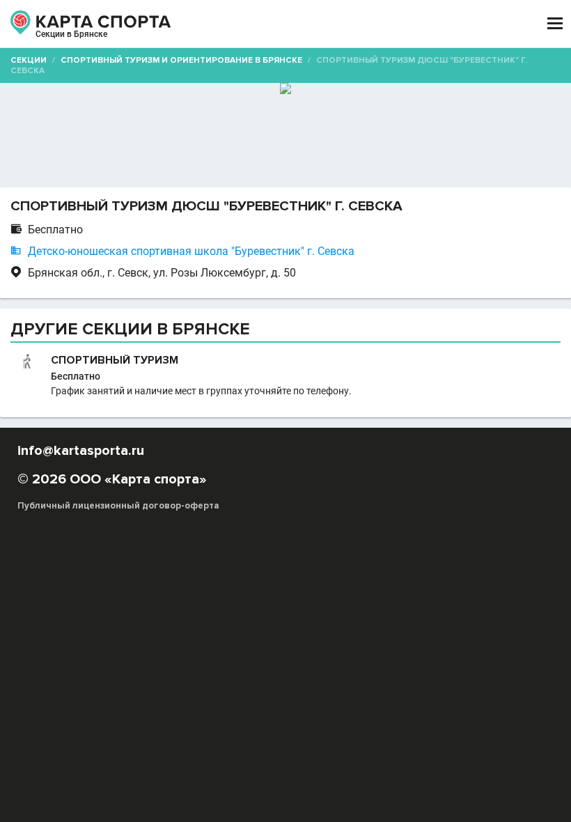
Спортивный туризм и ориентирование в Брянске (181, 60)
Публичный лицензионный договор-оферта (118, 505)
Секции (28, 60)
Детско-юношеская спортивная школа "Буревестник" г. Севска (191, 251)
